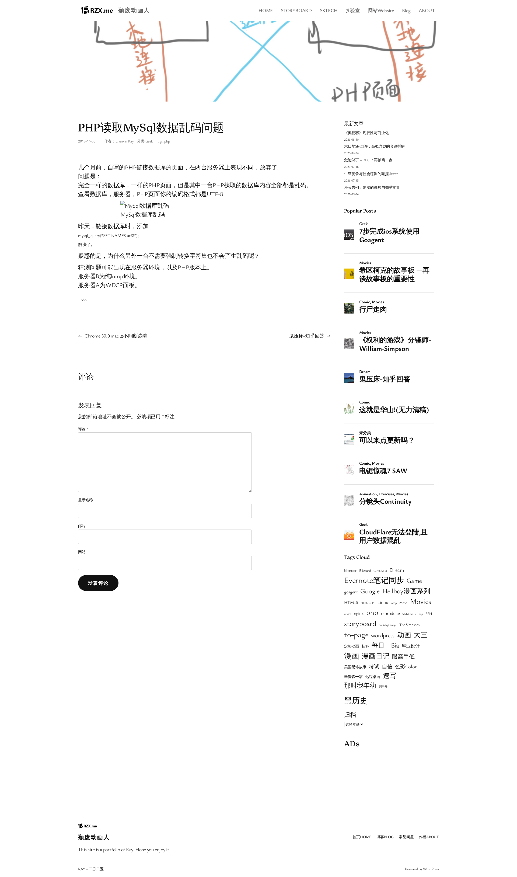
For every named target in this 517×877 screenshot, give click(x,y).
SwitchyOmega (388, 625)
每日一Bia (385, 645)
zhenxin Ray (125, 141)
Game (414, 580)
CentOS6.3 (380, 571)
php (167, 141)
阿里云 (383, 686)
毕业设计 (411, 646)
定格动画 (351, 646)
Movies (420, 601)
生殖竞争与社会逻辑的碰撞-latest (371, 173)
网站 (82, 551)
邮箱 (82, 525)
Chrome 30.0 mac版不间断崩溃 (116, 335)
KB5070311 (368, 603)
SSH (428, 613)
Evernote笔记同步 (374, 580)
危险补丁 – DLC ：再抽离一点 (368, 159)
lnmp (393, 603)
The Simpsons (409, 624)
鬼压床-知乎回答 (306, 335)
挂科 (365, 646)
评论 (83, 428)
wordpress (382, 635)
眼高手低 (403, 656)
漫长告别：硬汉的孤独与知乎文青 (372, 187)
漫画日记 (375, 655)
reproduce (390, 613)
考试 (374, 666)
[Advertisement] (389, 784)
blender (350, 570)
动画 (404, 634)
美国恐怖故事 (355, 666)
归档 (350, 714)
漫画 (351, 656)
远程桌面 (372, 676)
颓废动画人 (134, 10)
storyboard (360, 623)
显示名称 (85, 499)
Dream (396, 569)
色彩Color (406, 666)
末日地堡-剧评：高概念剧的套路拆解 (374, 146)
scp (421, 614)
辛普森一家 (353, 676)
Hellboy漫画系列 (406, 590)
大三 (421, 634)
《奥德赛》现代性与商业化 (366, 132)
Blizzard (365, 570)
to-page (356, 634)
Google (370, 590)
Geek (149, 141)
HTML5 (351, 602)
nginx (359, 613)
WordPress (431, 868)
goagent (351, 592)
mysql (347, 614)
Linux (383, 602)
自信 (387, 666)
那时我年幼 (360, 685)
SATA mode (409, 614)
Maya (403, 602)
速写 (389, 675)
